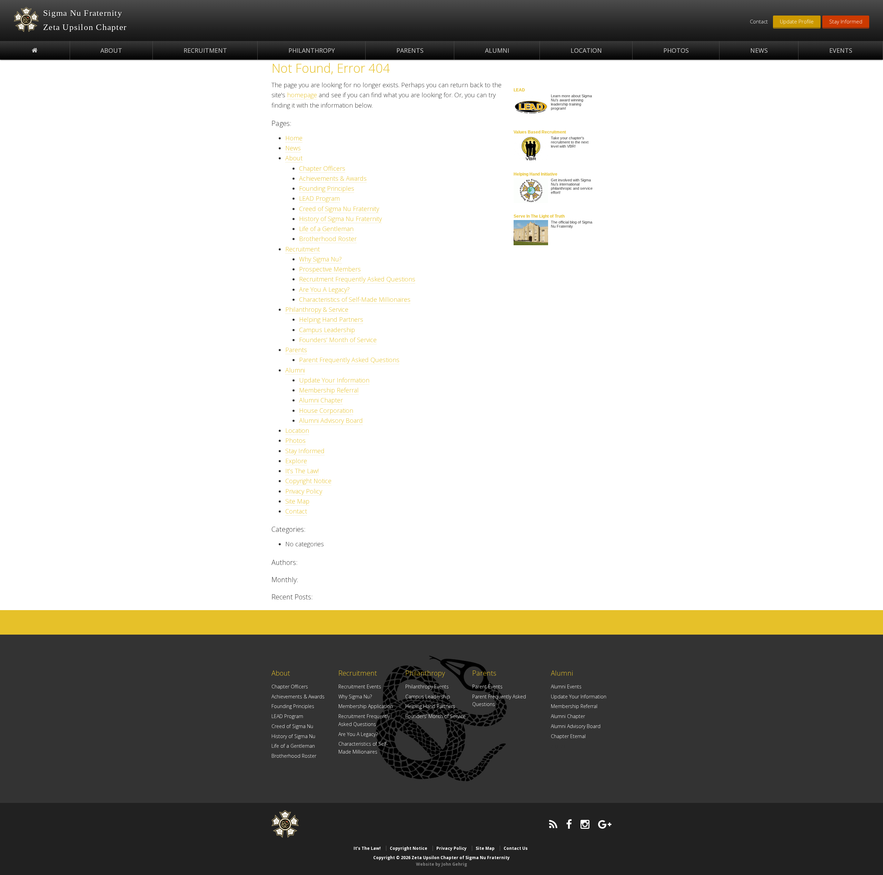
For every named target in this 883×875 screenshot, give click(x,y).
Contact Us (516, 848)
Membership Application (365, 706)
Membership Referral (329, 390)
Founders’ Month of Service (338, 340)
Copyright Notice (308, 481)
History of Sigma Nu (293, 736)
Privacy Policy (303, 491)
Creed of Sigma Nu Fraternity (339, 209)
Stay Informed (845, 21)
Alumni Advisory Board (331, 420)
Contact (759, 21)
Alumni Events (566, 686)
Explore (296, 461)
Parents (296, 350)
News (293, 148)
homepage (302, 95)
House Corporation (326, 410)
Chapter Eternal (568, 736)
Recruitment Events (359, 686)
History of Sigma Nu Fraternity (340, 219)
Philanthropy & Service (316, 309)
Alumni (295, 370)
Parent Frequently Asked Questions (349, 360)
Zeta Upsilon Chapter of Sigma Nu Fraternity (26, 19)
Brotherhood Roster (328, 239)
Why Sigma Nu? (320, 259)
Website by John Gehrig (441, 864)
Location (297, 430)
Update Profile (797, 21)
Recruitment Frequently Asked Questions (357, 279)
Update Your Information (334, 380)
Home (293, 138)
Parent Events (487, 686)
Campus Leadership (327, 330)
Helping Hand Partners (331, 319)
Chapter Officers (322, 168)
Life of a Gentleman (326, 229)
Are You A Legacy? (324, 289)
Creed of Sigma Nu (292, 726)
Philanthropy (425, 673)
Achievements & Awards (333, 178)
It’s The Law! (302, 471)
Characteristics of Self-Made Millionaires (354, 299)
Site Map (297, 501)
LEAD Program (319, 198)
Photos (295, 440)
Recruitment (302, 249)
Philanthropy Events (427, 686)
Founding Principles (326, 188)
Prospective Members (330, 269)
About (293, 158)
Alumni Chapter (321, 400)
